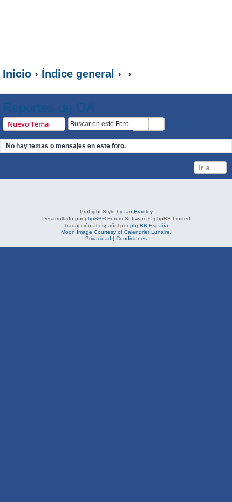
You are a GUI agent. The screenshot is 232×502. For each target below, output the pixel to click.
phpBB (93, 218)
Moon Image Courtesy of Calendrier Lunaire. (116, 232)
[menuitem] (199, 19)
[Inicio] (77, 29)
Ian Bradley (138, 211)
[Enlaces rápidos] (207, 74)
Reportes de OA (49, 107)
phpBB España (149, 225)
